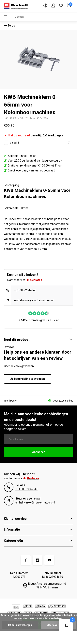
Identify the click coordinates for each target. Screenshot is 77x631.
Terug (11, 25)
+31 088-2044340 (25, 290)
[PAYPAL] (40, 607)
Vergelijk (14, 142)
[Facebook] (26, 560)
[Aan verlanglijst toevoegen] (69, 143)
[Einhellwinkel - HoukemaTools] (16, 6)
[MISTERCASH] (57, 607)
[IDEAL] (28, 607)
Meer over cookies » (58, 625)
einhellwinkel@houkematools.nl (34, 300)
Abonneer (38, 452)
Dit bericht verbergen (20, 625)
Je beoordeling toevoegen (27, 378)
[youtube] (49, 560)
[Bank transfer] (16, 607)
